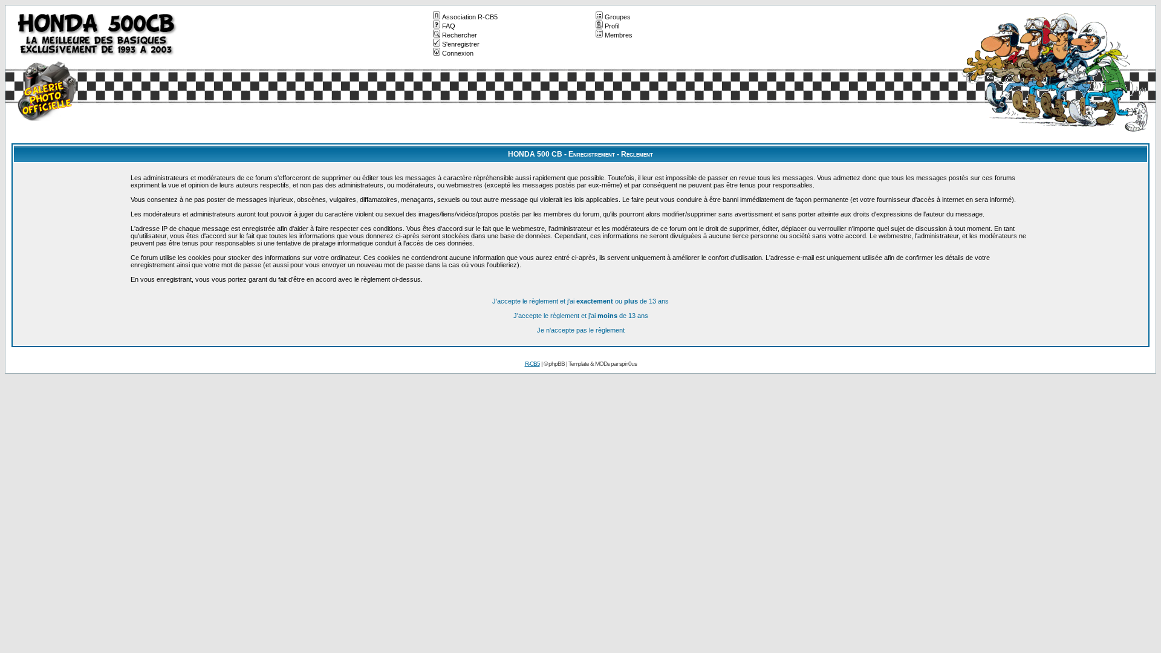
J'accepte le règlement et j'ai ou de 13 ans (580, 301)
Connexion (457, 53)
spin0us (628, 363)
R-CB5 (532, 363)
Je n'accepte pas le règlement (581, 330)
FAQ (448, 26)
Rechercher (459, 35)
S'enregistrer (461, 44)
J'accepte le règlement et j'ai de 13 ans (580, 315)
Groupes (618, 17)
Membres (619, 35)
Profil (612, 26)
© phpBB (554, 363)
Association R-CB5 (470, 17)
